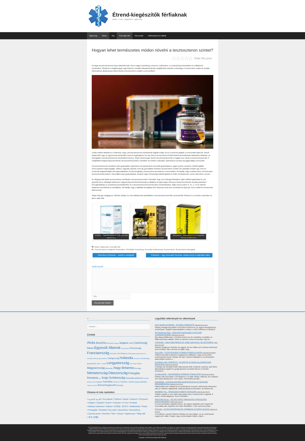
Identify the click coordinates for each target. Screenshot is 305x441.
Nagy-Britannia (124, 368)
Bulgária (123, 343)
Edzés (104, 36)
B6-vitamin (110, 343)
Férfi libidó (130, 249)
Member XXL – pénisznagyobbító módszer (175, 392)
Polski (144, 406)
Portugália (134, 373)
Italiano (109, 406)
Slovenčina (123, 410)
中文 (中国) (93, 417)
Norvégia (137, 368)
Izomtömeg (139, 249)
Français (117, 403)
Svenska (106, 414)
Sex (100, 378)
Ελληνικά (143, 399)
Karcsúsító (139, 36)
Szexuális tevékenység (154, 249)
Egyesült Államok (107, 348)
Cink (131, 343)
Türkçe (120, 414)
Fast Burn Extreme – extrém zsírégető (116, 255)
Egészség (93, 36)
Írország (119, 385)
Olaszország (118, 373)
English (91, 403)
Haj (113, 36)
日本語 (117, 406)
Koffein (98, 363)
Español (100, 403)
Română (103, 410)
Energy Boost (125, 348)
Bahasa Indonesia (96, 406)
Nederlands (135, 406)
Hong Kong (137, 358)
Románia (92, 377)
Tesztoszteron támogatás (185, 249)
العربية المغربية (94, 399)
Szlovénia (116, 382)
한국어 (125, 406)
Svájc (105, 377)
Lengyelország (118, 363)
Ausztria (101, 342)
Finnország (135, 348)
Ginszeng (131, 353)
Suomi (108, 403)
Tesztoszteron (169, 249)
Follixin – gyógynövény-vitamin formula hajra (178, 353)
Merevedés (109, 368)
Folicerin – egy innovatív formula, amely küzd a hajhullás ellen (180, 255)
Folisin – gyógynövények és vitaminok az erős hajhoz (182, 409)
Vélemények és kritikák (157, 36)
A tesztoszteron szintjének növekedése (110, 249)
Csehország (140, 342)
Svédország (117, 377)
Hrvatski (133, 403)
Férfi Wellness (122, 353)
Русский (112, 410)
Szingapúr (98, 382)
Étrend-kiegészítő (107, 385)
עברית (125, 403)
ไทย (113, 414)
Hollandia (126, 358)
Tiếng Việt (140, 414)
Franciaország (98, 353)
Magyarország (96, 367)
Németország (97, 373)
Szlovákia (108, 381)
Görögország (113, 358)
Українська (130, 414)
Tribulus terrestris (92, 385)
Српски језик (94, 414)
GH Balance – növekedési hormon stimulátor (178, 374)
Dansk (125, 399)
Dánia (90, 348)
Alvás (91, 342)
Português (92, 410)
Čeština (117, 399)
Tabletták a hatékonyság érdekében (133, 382)
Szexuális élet (124, 36)
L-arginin (103, 363)
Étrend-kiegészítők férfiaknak (149, 15)
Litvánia (139, 363)
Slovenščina (134, 410)
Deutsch (134, 399)
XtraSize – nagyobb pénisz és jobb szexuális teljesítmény (184, 342)
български (107, 399)
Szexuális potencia (134, 378)
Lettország (133, 363)
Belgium (116, 343)
